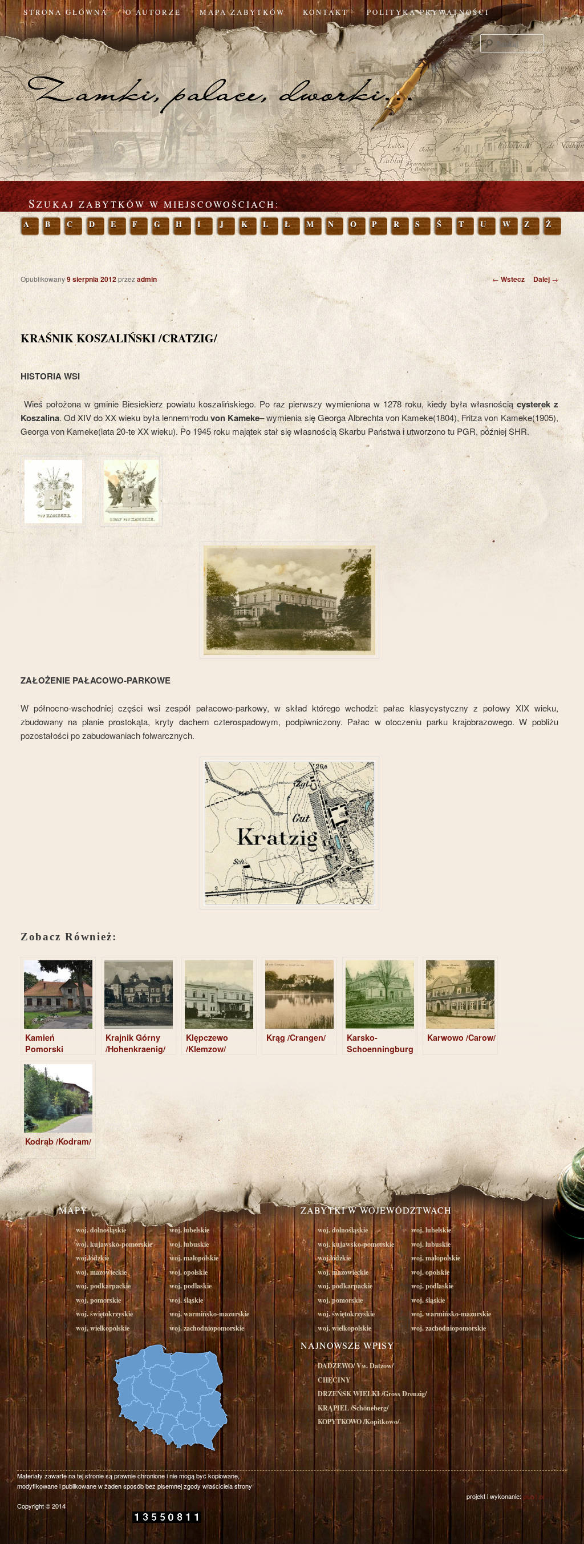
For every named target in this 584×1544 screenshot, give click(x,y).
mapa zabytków (242, 12)
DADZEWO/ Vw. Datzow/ (356, 1366)
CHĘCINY (334, 1380)
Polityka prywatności (428, 12)
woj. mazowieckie (101, 1272)
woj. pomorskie (98, 1300)
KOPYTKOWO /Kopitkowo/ (358, 1421)
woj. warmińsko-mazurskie (209, 1314)
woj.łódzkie (92, 1258)
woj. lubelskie (189, 1230)
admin (147, 279)
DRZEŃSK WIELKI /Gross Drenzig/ (372, 1394)
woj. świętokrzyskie (104, 1314)
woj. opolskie (188, 1272)
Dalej (545, 279)
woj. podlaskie (190, 1286)
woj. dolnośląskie (101, 1230)
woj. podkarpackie (103, 1286)
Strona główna (65, 12)
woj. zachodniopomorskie (206, 1328)
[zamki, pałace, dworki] (292, 71)
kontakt (325, 12)
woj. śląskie (186, 1300)
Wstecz (508, 279)
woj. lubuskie (189, 1244)
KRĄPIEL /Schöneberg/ (353, 1408)
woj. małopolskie (193, 1258)
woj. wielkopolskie (102, 1328)
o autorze (153, 12)
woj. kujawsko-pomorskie (114, 1244)
